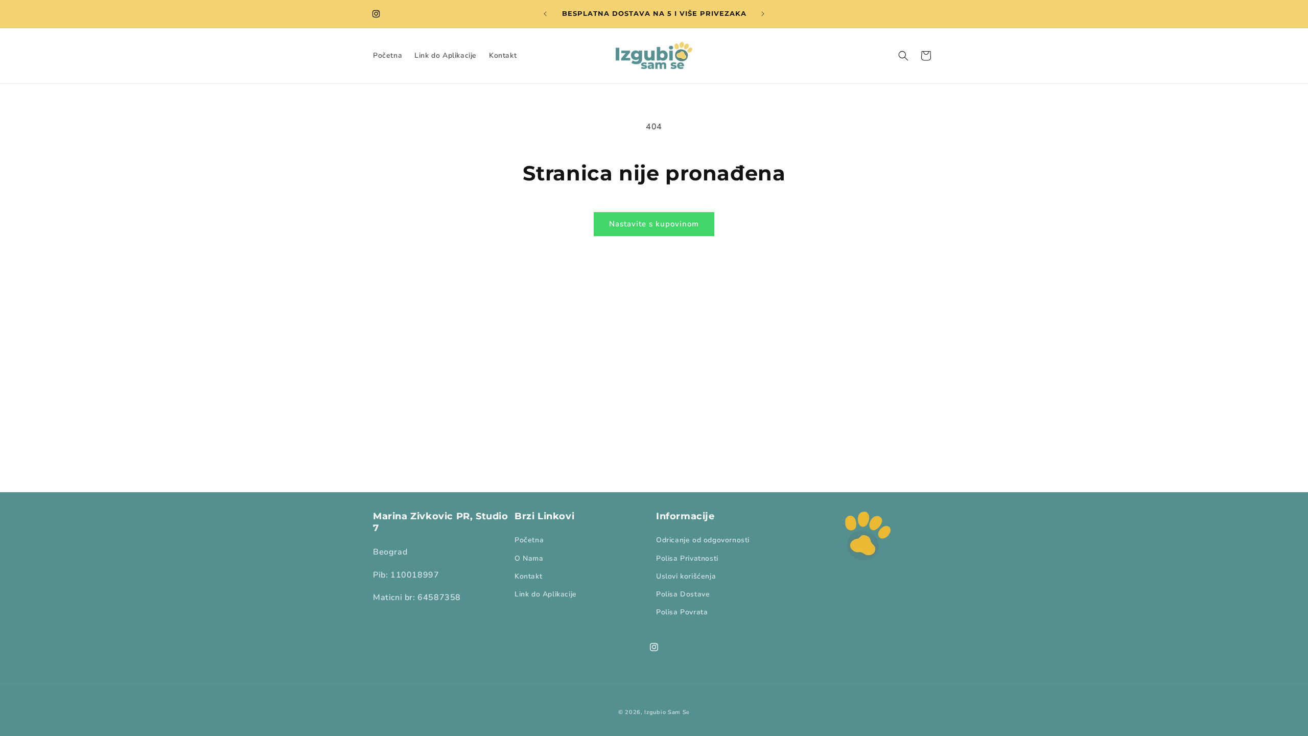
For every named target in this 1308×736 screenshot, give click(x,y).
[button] (903, 55)
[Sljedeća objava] (763, 14)
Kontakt (528, 576)
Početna (529, 540)
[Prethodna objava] (545, 14)
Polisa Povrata (682, 612)
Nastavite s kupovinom (654, 224)
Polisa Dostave (683, 594)
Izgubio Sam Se (667, 712)
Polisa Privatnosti (687, 558)
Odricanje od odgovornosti (703, 540)
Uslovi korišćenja (686, 576)
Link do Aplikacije (546, 594)
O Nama (529, 558)
